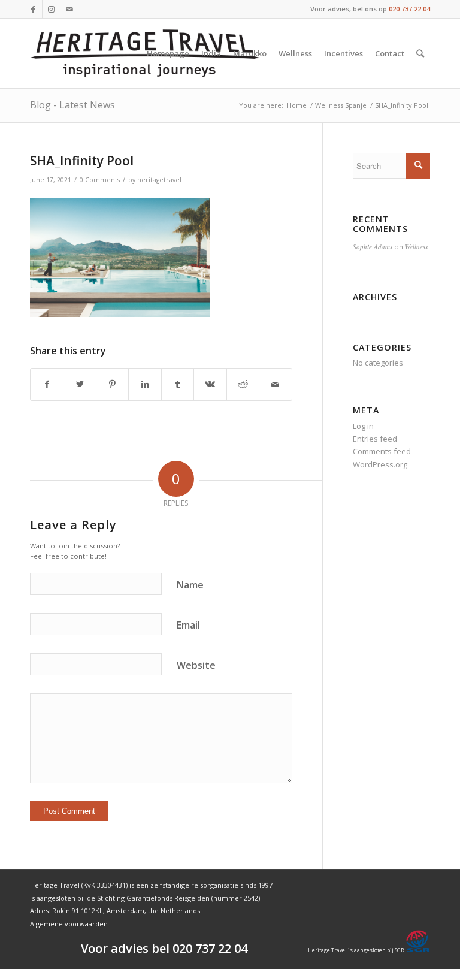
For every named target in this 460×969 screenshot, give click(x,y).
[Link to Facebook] (33, 9)
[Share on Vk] (210, 384)
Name (190, 584)
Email (188, 625)
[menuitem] (168, 53)
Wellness (416, 246)
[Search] (420, 53)
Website (196, 665)
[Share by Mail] (275, 384)
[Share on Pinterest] (112, 384)
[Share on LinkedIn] (145, 384)
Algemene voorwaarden (69, 923)
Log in (363, 426)
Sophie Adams (372, 246)
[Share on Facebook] (47, 384)
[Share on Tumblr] (177, 384)
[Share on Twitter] (79, 384)
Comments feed (382, 451)
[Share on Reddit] (243, 384)
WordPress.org (380, 464)
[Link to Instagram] (51, 9)
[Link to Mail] (69, 9)
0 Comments (100, 180)
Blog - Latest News (72, 104)
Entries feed (375, 438)
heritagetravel (159, 180)
